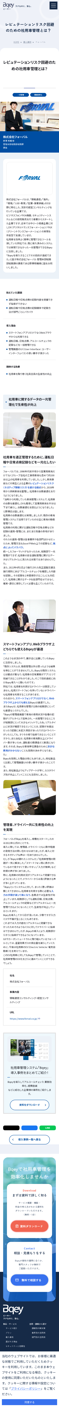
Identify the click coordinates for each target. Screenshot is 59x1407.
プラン (8, 1332)
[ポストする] (11, 1128)
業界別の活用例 (38, 1332)
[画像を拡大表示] (29, 429)
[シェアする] (29, 1128)
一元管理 (21, 95)
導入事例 (27, 42)
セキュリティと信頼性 (15, 1346)
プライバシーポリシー (26, 1388)
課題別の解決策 (38, 1328)
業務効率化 (38, 95)
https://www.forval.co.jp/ (24, 1018)
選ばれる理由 (11, 1341)
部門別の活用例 (38, 1337)
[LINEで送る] (47, 1128)
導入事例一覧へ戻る (29, 1139)
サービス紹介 (11, 1328)
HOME (16, 42)
